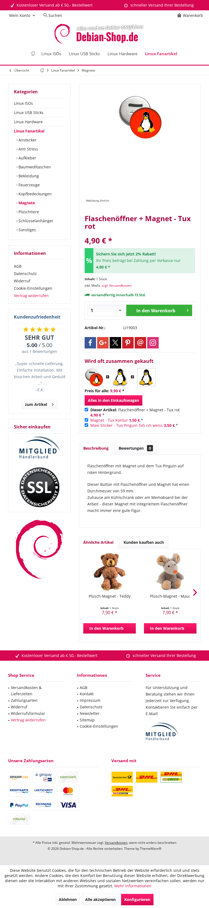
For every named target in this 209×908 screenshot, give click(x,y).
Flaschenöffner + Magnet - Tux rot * (135, 412)
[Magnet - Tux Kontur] (120, 377)
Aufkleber (26, 157)
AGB (17, 266)
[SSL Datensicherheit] (39, 487)
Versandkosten (116, 842)
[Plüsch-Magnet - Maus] (170, 572)
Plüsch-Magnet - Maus (170, 596)
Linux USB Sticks (29, 112)
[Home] (33, 54)
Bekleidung (28, 175)
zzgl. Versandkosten (117, 285)
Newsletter (90, 713)
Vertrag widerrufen (31, 295)
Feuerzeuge (28, 184)
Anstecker (26, 140)
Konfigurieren (137, 899)
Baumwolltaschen (34, 166)
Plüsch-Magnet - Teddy (110, 596)
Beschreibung (96, 448)
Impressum (90, 700)
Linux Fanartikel (29, 131)
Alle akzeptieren (100, 899)
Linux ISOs (23, 103)
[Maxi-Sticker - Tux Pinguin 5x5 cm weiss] (146, 377)
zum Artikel (36, 404)
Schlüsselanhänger (35, 220)
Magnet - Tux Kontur (109, 420)
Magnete (26, 202)
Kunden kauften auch (144, 542)
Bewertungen (135, 448)
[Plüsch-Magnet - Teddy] (109, 572)
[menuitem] (191, 15)
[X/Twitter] (115, 342)
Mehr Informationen (132, 885)
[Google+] (103, 342)
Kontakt (87, 693)
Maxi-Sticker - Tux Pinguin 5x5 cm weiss (126, 425)
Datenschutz (25, 273)
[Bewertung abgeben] (140, 233)
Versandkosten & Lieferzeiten (26, 691)
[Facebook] (90, 342)
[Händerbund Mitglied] (39, 447)
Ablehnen (68, 899)
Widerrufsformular (28, 713)
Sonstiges (26, 229)
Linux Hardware (28, 121)
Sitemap (87, 719)
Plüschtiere (28, 211)
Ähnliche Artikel (98, 542)
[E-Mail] (140, 342)
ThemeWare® (150, 848)
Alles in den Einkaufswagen (113, 400)
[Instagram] (153, 342)
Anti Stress (27, 149)
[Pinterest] (128, 342)
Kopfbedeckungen (34, 193)
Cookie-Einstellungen (33, 288)
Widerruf (22, 280)
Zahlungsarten (24, 700)
